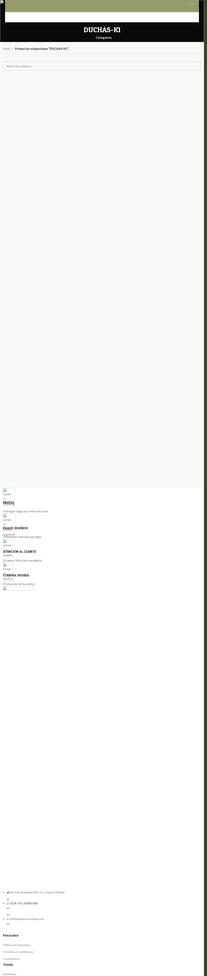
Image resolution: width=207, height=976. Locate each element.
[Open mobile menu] (12, 6)
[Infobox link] (102, 501)
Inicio (7, 48)
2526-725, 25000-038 (23, 903)
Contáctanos (11, 958)
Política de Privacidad (16, 945)
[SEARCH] (196, 66)
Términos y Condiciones (18, 952)
